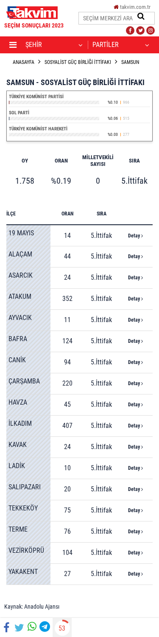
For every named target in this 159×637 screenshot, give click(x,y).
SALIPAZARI (24, 487)
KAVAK (17, 445)
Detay (134, 235)
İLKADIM (20, 423)
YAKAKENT (23, 572)
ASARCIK (20, 275)
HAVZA (17, 402)
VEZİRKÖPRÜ (26, 550)
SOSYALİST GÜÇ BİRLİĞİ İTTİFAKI (78, 62)
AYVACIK (20, 318)
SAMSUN (130, 62)
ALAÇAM (20, 254)
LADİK (16, 466)
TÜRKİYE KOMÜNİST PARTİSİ (36, 96)
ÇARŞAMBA (24, 381)
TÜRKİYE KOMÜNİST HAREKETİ (38, 129)
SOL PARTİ (19, 113)
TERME (18, 529)
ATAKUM (19, 296)
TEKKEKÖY (23, 508)
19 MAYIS (21, 233)
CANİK (17, 360)
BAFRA (17, 339)
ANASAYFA (23, 62)
